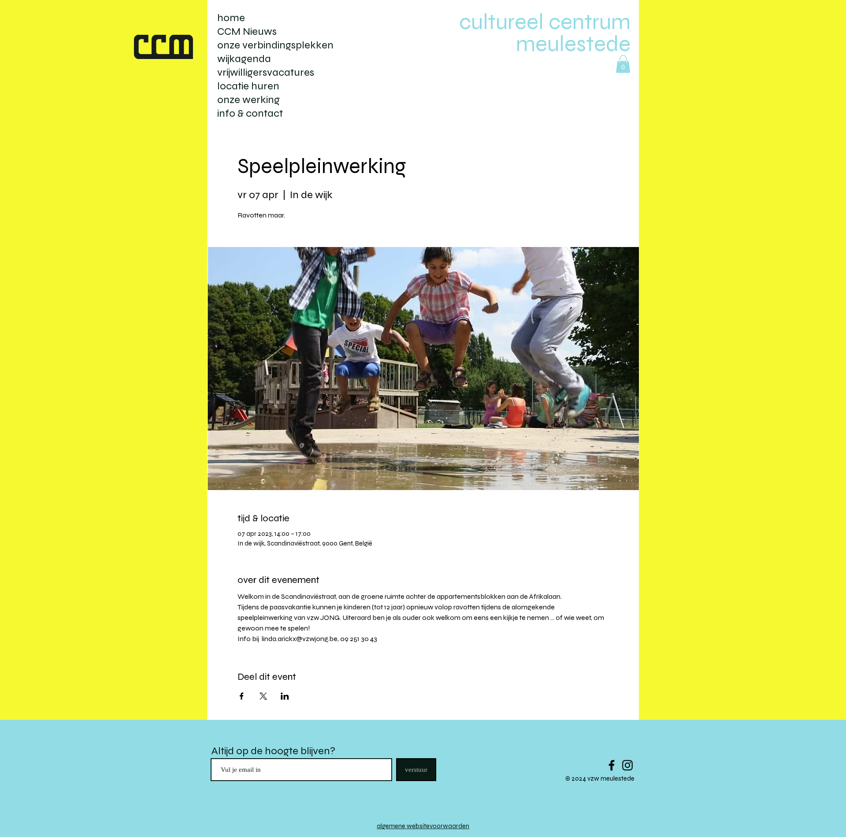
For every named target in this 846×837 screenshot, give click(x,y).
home (231, 17)
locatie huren (248, 86)
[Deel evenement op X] (263, 696)
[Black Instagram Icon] (627, 765)
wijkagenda (244, 58)
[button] (623, 64)
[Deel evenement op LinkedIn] (285, 696)
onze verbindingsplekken (275, 45)
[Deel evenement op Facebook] (241, 696)
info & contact (250, 113)
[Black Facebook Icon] (612, 765)
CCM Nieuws (247, 31)
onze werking (248, 99)
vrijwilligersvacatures (265, 72)
